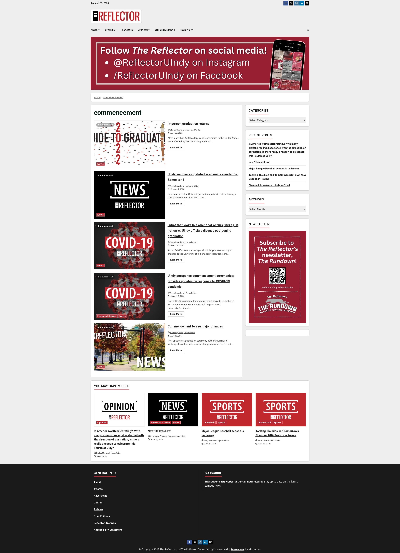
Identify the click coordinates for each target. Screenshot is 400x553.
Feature (127, 29)
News (94, 29)
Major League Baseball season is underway (274, 168)
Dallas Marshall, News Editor (108, 453)
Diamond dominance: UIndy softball (269, 185)
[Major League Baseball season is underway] (227, 410)
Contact (98, 502)
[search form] (308, 30)
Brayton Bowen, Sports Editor (216, 440)
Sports (110, 29)
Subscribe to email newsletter (232, 481)
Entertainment (165, 29)
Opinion (143, 29)
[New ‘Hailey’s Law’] (173, 410)
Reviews (185, 29)
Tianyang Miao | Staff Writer (182, 332)
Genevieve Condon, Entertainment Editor (168, 436)
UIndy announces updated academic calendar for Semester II (129, 195)
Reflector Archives (105, 523)
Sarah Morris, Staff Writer (269, 440)
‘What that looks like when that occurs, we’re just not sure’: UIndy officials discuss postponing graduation (129, 245)
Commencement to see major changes (129, 347)
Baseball (210, 422)
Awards (98, 489)
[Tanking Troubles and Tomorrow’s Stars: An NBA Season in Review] (280, 410)
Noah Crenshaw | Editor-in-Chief (184, 186)
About (97, 482)
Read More (177, 148)
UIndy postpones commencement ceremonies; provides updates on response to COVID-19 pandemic (129, 296)
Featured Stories (106, 316)
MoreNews (237, 549)
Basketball (265, 422)
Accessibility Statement (108, 529)
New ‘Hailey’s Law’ (259, 162)
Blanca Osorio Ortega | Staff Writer (185, 129)
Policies (98, 509)
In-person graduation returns (129, 144)
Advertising (100, 495)
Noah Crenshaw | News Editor (183, 242)
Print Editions (102, 516)
